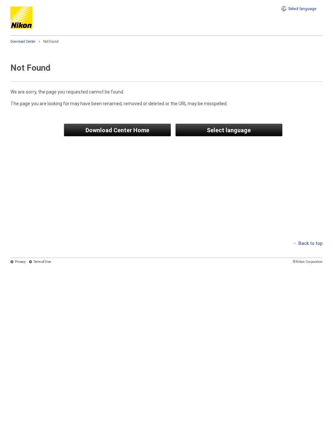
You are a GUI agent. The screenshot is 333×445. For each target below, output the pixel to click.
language (302, 9)
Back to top (311, 243)
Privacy (20, 262)
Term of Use (42, 262)
